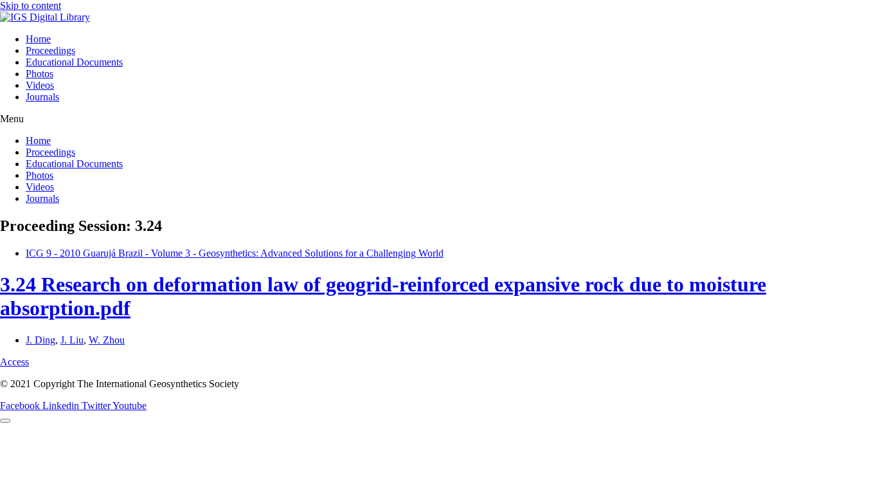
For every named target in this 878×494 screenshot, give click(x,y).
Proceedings (50, 50)
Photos (39, 73)
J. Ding (40, 339)
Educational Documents (74, 62)
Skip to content (30, 5)
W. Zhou (107, 339)
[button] (439, 119)
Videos (40, 85)
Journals (42, 96)
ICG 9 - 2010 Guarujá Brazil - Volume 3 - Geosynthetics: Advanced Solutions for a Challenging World (234, 253)
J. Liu (72, 339)
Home (38, 38)
